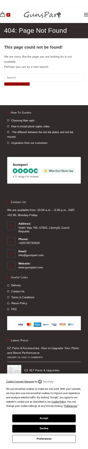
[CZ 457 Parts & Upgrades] (14, 372)
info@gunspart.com (31, 255)
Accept (44, 418)
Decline (44, 428)
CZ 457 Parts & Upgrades (42, 370)
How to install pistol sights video (30, 126)
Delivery (16, 285)
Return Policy (19, 303)
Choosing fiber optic (23, 120)
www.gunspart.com (30, 267)
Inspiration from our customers (29, 142)
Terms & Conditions (23, 297)
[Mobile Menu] (86, 14)
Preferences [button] (70, 406)
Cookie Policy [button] (58, 401)
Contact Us (18, 291)
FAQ (14, 309)
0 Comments (35, 357)
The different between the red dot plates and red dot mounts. (40, 134)
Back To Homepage (17, 84)
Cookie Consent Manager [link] (20, 381)
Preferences (44, 438)
